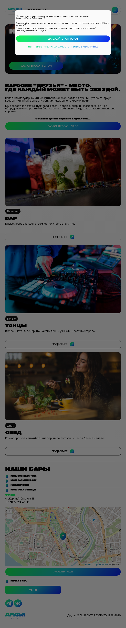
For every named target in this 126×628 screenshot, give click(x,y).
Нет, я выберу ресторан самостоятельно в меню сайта (63, 46)
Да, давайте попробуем (63, 38)
